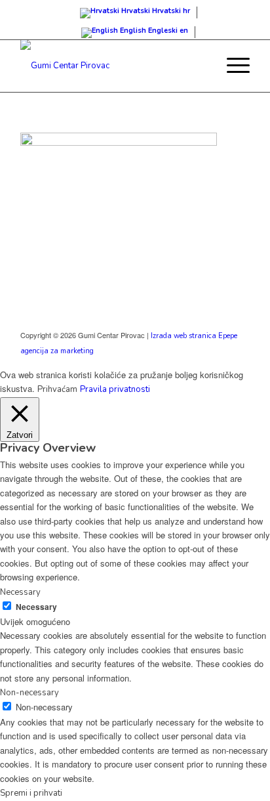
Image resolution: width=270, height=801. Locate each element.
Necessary (36, 607)
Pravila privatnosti (115, 389)
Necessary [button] (20, 592)
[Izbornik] (232, 65)
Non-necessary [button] (29, 693)
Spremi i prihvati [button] (31, 793)
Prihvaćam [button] (57, 389)
